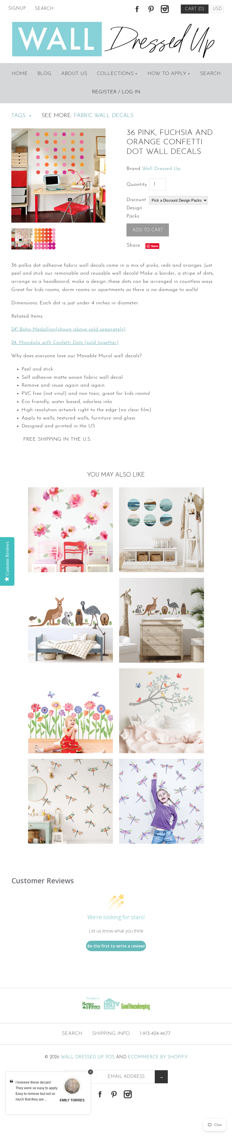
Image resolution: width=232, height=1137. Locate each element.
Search (210, 73)
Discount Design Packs (136, 208)
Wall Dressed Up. (82, 1057)
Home (20, 73)
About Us (74, 73)
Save (154, 246)
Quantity (136, 184)
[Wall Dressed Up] (116, 22)
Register (104, 92)
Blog (44, 73)
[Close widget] (90, 1072)
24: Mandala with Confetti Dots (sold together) (65, 342)
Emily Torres (72, 1100)
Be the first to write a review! (116, 946)
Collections (117, 73)
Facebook (137, 9)
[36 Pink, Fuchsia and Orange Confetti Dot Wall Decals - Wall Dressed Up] (58, 132)
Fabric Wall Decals (104, 116)
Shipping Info (111, 1033)
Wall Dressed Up (161, 168)
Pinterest (151, 9)
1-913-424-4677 (155, 1033)
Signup (17, 8)
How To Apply (168, 73)
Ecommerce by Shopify (158, 1057)
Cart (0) (194, 9)
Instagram (164, 9)
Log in (131, 92)
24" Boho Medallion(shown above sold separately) (68, 329)
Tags (21, 116)
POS (110, 1057)
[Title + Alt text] (39, 1011)
